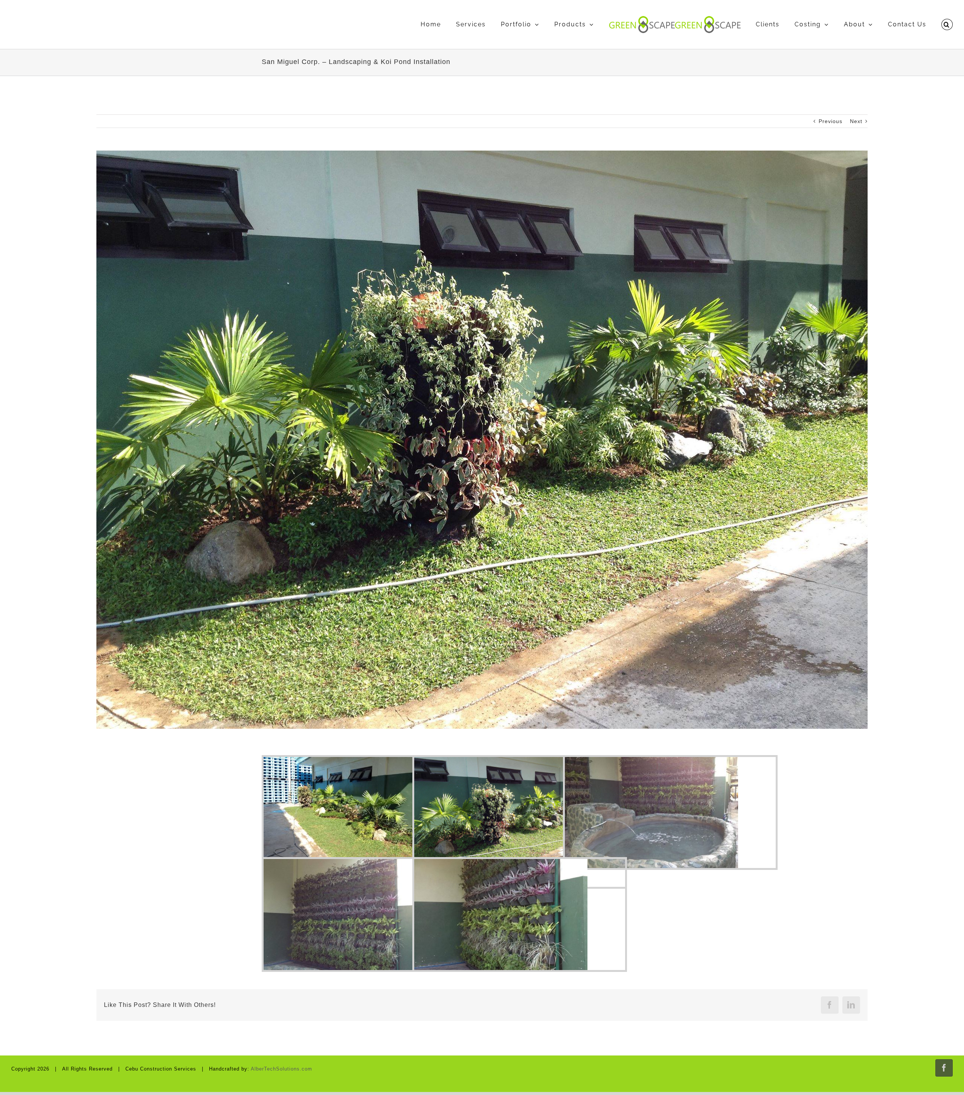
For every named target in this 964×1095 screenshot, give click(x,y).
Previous (830, 121)
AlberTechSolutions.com (281, 1069)
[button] (947, 24)
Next (856, 121)
